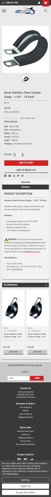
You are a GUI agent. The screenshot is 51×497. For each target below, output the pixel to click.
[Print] (14, 176)
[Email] (9, 176)
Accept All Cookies (25, 492)
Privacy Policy (25, 441)
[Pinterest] (22, 176)
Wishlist (25, 411)
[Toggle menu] (4, 11)
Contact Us (25, 435)
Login (21, 414)
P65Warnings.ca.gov (32, 251)
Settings (25, 479)
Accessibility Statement (25, 444)
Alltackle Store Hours (25, 431)
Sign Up (29, 414)
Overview (25, 182)
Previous (43, 285)
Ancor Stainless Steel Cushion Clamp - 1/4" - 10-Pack (37, 337)
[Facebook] (5, 176)
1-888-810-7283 (11, 3)
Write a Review (10, 121)
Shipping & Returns (25, 417)
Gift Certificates (25, 407)
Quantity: (8, 154)
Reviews (26, 187)
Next (47, 285)
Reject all (25, 486)
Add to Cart (13, 352)
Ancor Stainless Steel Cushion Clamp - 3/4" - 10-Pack (13, 337)
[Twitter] (18, 176)
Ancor (6, 328)
